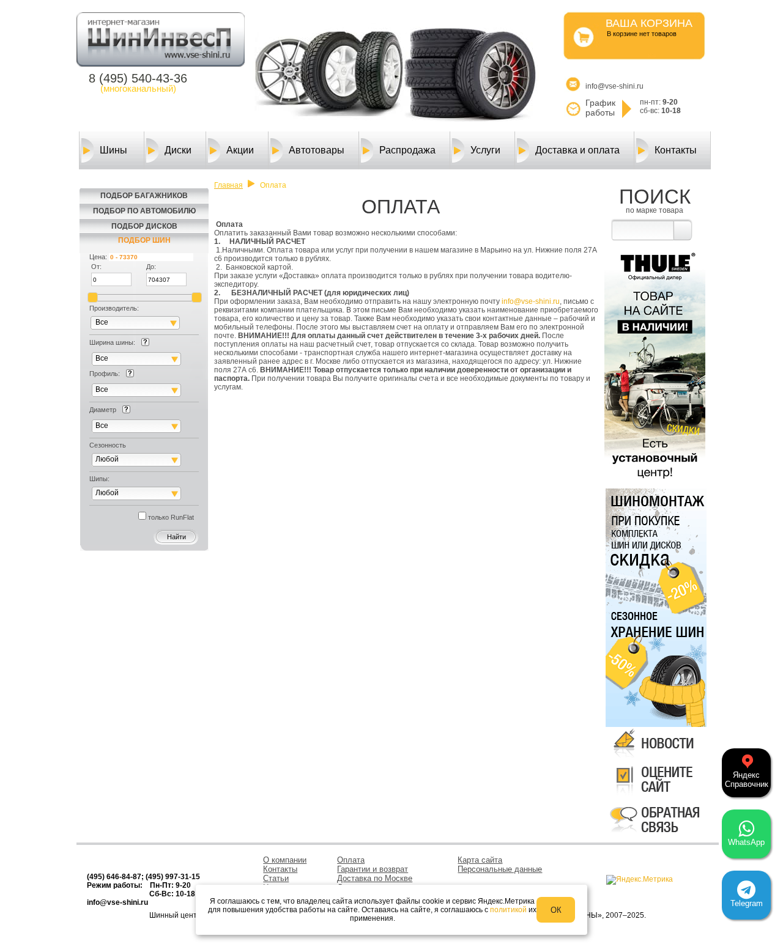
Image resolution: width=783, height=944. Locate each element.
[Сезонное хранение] (655, 667)
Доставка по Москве (374, 878)
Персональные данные (500, 869)
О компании (284, 860)
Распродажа (407, 150)
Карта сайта (480, 860)
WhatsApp (746, 842)
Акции (240, 150)
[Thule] (654, 481)
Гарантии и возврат (372, 869)
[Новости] (655, 758)
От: (96, 266)
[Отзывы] (655, 835)
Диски (178, 150)
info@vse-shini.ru (531, 301)
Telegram (746, 903)
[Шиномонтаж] (655, 546)
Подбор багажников (144, 195)
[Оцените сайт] (655, 796)
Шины (113, 150)
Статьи (276, 878)
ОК (556, 910)
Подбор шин (144, 240)
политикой (508, 909)
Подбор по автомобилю (144, 211)
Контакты (676, 150)
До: (151, 266)
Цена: (98, 256)
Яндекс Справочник (746, 779)
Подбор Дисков (144, 226)
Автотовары (316, 150)
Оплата (351, 860)
